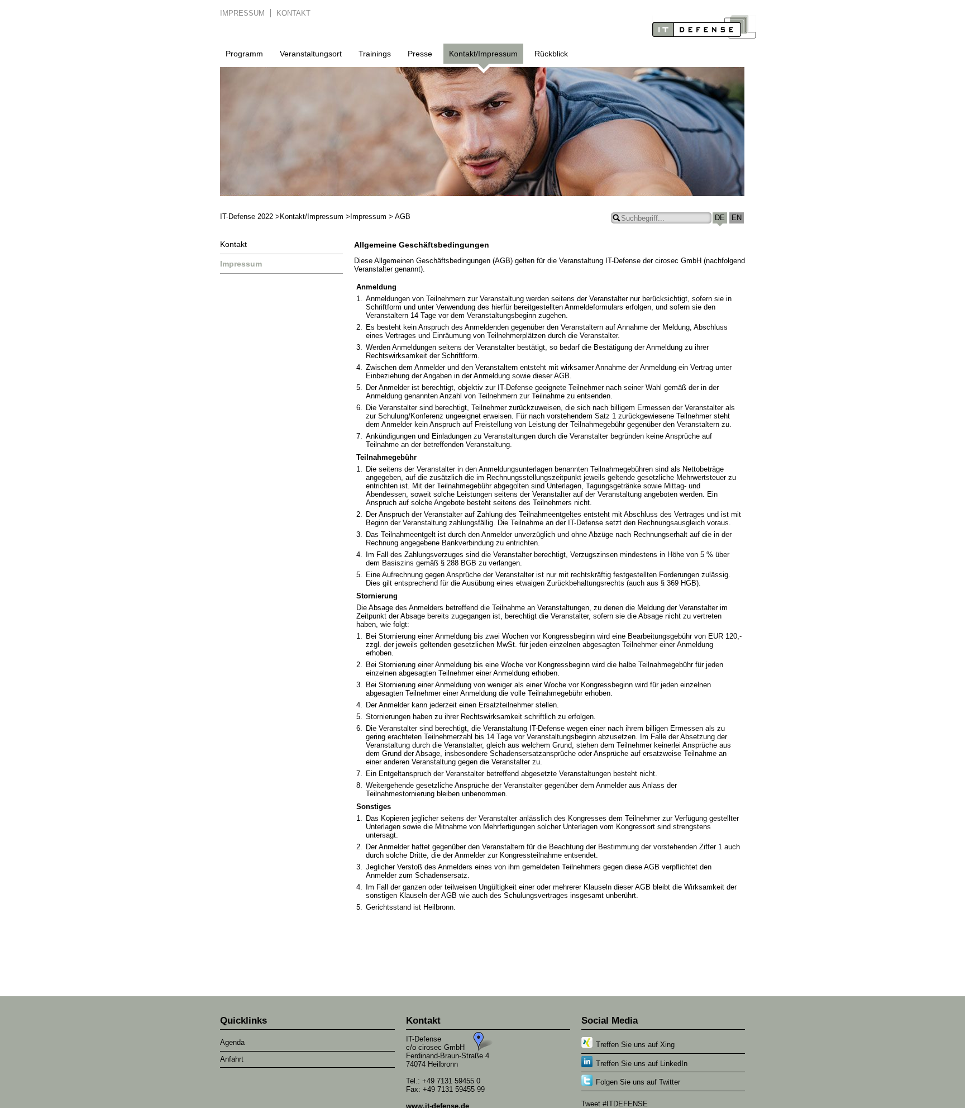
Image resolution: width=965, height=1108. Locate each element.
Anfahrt (231, 1059)
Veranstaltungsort (311, 53)
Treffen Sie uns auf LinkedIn (641, 1063)
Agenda (232, 1042)
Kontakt (293, 13)
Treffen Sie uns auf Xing (635, 1044)
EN (737, 217)
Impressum (242, 13)
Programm (244, 53)
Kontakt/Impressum (483, 53)
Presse (420, 53)
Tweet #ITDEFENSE (614, 1104)
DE (720, 217)
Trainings (375, 53)
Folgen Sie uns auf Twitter (638, 1082)
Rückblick (551, 53)
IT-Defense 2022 (246, 216)
